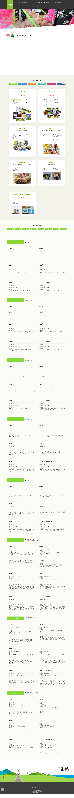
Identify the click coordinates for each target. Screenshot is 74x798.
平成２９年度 (63, 229)
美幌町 (51, 83)
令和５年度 (18, 229)
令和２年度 (41, 229)
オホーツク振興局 (61, 83)
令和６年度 (10, 229)
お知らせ (31, 2)
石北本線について (25, 2)
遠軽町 (31, 83)
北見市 (12, 83)
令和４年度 (25, 229)
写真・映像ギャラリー (40, 6)
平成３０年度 (56, 229)
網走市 (22, 83)
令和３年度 (33, 229)
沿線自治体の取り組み (57, 2)
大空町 (41, 83)
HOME (19, 2)
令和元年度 (48, 229)
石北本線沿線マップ (48, 2)
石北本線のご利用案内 (38, 2)
